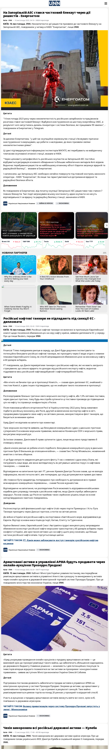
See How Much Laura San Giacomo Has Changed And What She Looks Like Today (88, 278)
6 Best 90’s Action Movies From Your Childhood (54, 277)
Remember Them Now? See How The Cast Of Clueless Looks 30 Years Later (88, 308)
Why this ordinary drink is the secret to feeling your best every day (17, 278)
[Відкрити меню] (105, 3)
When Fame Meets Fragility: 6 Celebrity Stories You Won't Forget (18, 308)
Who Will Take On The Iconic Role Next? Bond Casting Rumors (53, 308)
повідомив (88, 739)
